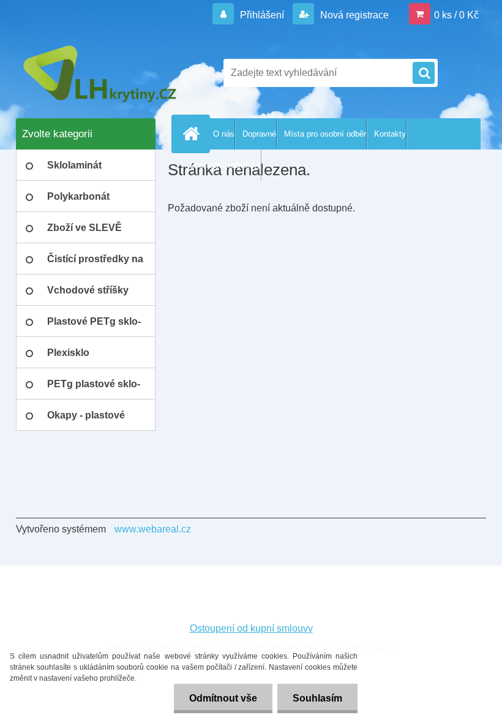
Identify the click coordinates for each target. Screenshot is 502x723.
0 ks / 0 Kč (456, 15)
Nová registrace (353, 15)
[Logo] (100, 73)
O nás (223, 133)
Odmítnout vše (223, 698)
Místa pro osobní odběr (325, 133)
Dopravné (259, 133)
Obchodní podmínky (225, 165)
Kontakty (390, 133)
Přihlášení (262, 15)
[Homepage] (193, 133)
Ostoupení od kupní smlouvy (251, 628)
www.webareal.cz (152, 529)
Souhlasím (317, 698)
